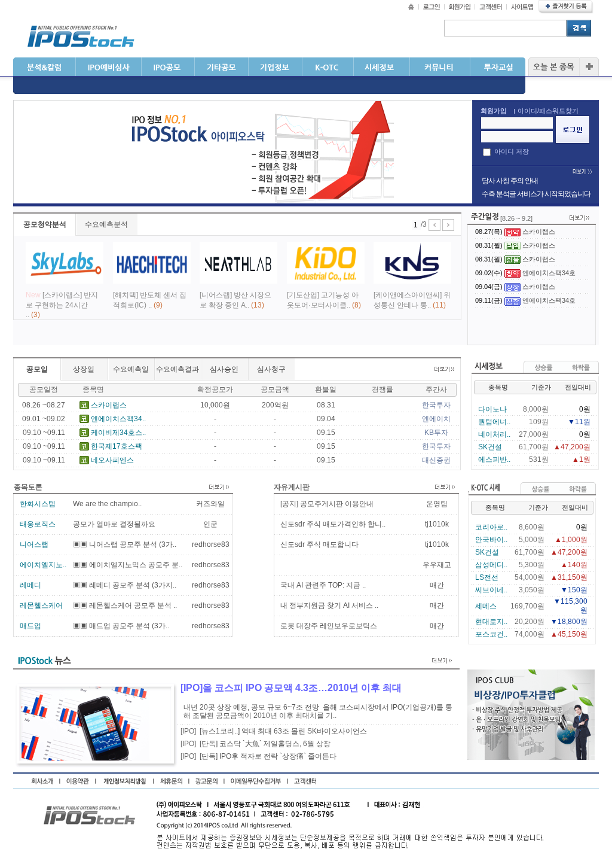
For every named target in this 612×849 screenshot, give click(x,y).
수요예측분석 (106, 224)
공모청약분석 (44, 224)
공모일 (37, 369)
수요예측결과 (177, 369)
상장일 (83, 369)
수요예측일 (131, 369)
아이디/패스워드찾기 (548, 110)
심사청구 (271, 369)
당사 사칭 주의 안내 (510, 181)
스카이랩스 (538, 231)
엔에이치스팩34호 (549, 272)
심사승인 (224, 369)
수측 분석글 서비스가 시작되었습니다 (536, 194)
